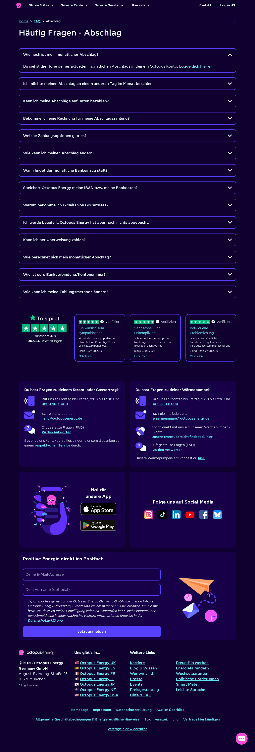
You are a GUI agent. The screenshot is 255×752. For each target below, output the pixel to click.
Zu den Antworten (56, 432)
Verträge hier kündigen (201, 719)
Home (23, 21)
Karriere (137, 662)
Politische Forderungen (197, 679)
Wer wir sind (141, 673)
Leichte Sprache (190, 689)
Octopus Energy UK (98, 662)
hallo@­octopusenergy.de (62, 418)
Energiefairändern (192, 668)
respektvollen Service (52, 445)
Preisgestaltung (144, 689)
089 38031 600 (165, 404)
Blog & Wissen (143, 668)
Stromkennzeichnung (161, 719)
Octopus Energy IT (97, 679)
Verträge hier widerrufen (127, 729)
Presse (136, 679)
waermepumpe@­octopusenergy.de (181, 418)
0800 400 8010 (55, 404)
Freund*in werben (192, 662)
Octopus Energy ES (97, 668)
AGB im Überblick (170, 710)
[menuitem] (41, 5)
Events (136, 684)
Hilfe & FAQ (140, 695)
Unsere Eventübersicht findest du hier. (182, 437)
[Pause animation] (52, 509)
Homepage (79, 710)
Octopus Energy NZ (98, 689)
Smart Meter (187, 684)
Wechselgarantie (191, 673)
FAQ (37, 21)
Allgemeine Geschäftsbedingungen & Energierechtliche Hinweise (87, 719)
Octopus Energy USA (99, 695)
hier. (201, 458)
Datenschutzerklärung (134, 710)
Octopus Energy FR (97, 673)
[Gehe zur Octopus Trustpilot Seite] (44, 329)
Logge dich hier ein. (197, 66)
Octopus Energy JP (97, 684)
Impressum (102, 710)
